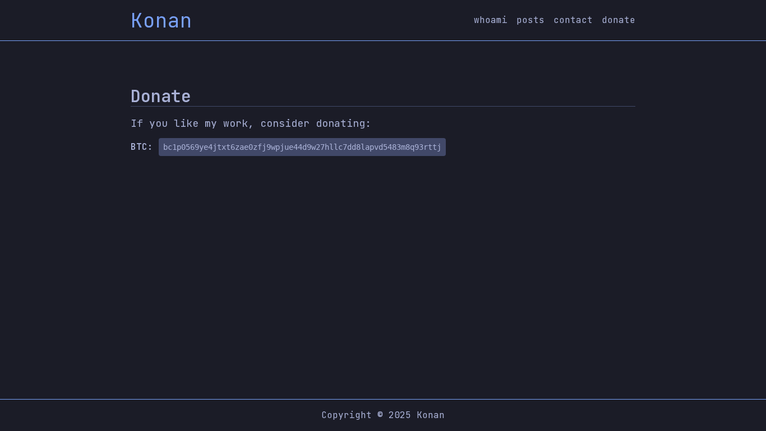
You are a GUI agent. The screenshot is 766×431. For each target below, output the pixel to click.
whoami (490, 20)
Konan (161, 20)
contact (573, 20)
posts (530, 20)
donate (618, 20)
